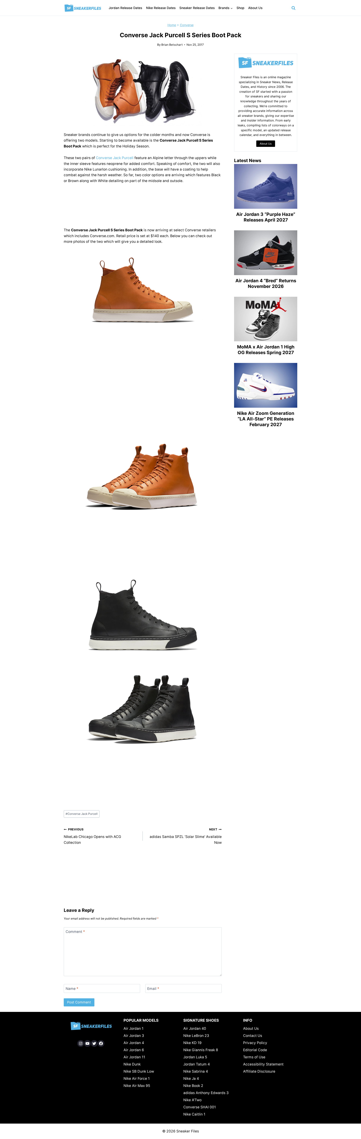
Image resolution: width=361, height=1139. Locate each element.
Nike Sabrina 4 (195, 1071)
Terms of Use (254, 1057)
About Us (255, 8)
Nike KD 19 (192, 1043)
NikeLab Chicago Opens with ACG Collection (92, 836)
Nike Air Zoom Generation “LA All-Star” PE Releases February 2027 (265, 419)
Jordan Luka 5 (195, 1057)
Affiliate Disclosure (259, 1071)
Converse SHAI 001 (199, 1107)
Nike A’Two (192, 1100)
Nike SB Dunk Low (139, 1071)
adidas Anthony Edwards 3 (206, 1093)
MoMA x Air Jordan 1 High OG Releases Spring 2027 (265, 349)
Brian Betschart (172, 44)
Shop (240, 8)
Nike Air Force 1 (137, 1078)
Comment (75, 932)
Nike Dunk (132, 1064)
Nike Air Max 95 (137, 1086)
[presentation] (265, 186)
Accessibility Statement (263, 1064)
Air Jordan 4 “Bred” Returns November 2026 (265, 283)
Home (172, 25)
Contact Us (252, 1036)
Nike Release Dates (161, 8)
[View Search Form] (293, 8)
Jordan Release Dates (125, 8)
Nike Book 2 (193, 1086)
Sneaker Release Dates (197, 8)
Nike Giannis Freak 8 (200, 1050)
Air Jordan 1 (133, 1028)
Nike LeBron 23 (196, 1036)
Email (153, 988)
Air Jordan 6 (134, 1050)
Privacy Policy (255, 1043)
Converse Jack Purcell (114, 158)
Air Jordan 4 (134, 1043)
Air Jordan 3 (134, 1036)
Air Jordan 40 (194, 1028)
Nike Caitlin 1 (194, 1114)
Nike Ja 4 (191, 1078)
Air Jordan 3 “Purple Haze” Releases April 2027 (265, 217)
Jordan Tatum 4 (196, 1064)
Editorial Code (255, 1050)
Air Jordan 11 (134, 1057)
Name (72, 988)
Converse (186, 25)
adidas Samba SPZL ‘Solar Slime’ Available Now (186, 836)
